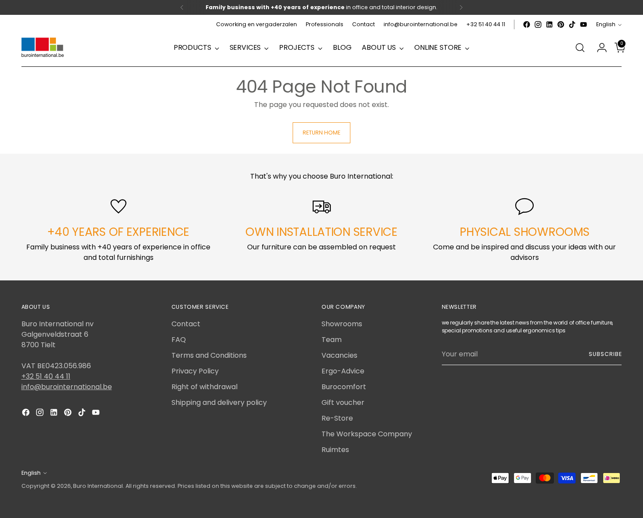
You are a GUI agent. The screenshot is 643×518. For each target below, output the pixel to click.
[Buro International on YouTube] (583, 24)
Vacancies (339, 355)
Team (332, 340)
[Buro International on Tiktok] (572, 24)
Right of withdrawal (204, 387)
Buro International (98, 486)
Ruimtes (335, 450)
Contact (185, 324)
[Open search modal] (580, 47)
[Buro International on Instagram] (538, 24)
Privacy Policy (195, 371)
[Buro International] (43, 48)
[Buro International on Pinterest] (561, 24)
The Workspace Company (367, 434)
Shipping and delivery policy (219, 402)
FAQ (178, 340)
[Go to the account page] (598, 47)
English (605, 24)
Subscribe (605, 354)
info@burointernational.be (66, 387)
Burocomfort (344, 387)
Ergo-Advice (343, 371)
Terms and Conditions (209, 355)
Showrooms (342, 324)
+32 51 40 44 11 (45, 376)
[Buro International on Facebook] (527, 24)
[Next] (461, 7)
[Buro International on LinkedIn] (549, 24)
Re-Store (337, 418)
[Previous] (182, 7)
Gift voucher (343, 402)
